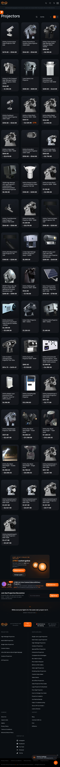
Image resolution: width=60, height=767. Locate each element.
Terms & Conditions (6, 729)
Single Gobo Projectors (7, 644)
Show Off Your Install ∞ (38, 705)
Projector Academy (37, 696)
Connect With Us (36, 720)
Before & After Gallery (38, 665)
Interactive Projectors (38, 652)
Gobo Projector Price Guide (39, 683)
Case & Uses (4, 720)
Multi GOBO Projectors (7, 640)
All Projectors (4, 660)
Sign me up (54, 595)
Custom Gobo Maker (37, 674)
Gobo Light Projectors (38, 668)
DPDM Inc (34, 726)
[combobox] (45, 16)
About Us (3, 717)
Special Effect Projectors (38, 649)
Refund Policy (27, 760)
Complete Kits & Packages (39, 655)
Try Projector (27, 624)
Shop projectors (19, 570)
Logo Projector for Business (39, 687)
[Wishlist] (50, 3)
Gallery (3, 723)
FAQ (33, 723)
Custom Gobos (5, 648)
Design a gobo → (19, 575)
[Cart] (54, 3)
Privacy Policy (5, 726)
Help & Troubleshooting (38, 702)
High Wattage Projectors (8, 636)
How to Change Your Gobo (39, 693)
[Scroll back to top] (56, 763)
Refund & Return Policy (7, 732)
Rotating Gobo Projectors (39, 671)
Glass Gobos (35, 677)
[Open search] (46, 3)
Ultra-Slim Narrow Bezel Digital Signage (11, 652)
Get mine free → (52, 584)
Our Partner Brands (37, 699)
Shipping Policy (44, 760)
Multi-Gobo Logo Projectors (39, 640)
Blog (33, 717)
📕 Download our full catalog (46, 624)
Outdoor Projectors (6, 656)
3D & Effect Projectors (38, 680)
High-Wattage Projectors (38, 643)
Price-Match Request (37, 661)
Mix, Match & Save (37, 658)
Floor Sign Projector (37, 690)
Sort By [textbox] (42, 17)
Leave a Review (36, 709)
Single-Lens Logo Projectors (39, 636)
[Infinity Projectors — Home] (4, 3)
